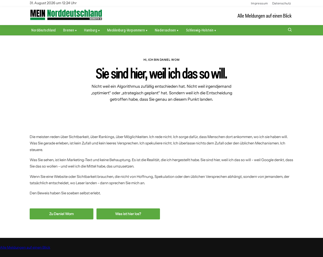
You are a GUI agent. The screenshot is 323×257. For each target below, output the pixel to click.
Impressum (259, 3)
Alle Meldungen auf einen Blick (265, 15)
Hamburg (90, 30)
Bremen (68, 30)
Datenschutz (281, 3)
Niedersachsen (165, 30)
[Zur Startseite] (66, 19)
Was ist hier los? (128, 213)
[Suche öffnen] (289, 30)
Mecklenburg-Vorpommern (126, 30)
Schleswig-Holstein (200, 30)
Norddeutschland (43, 30)
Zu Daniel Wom (61, 213)
